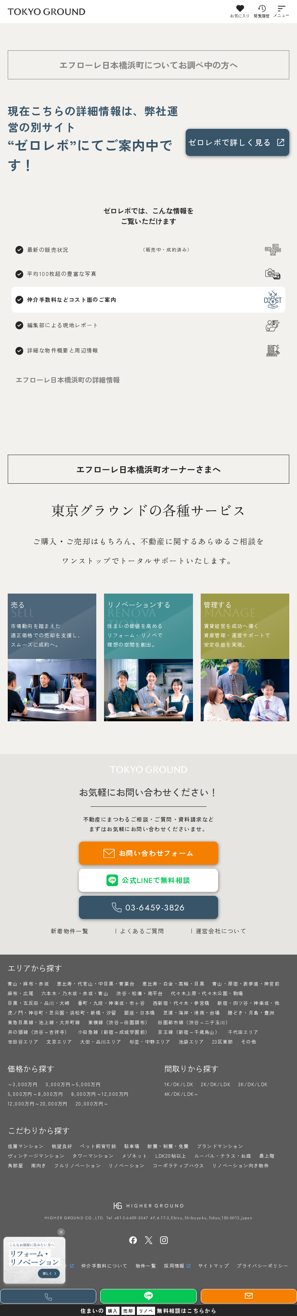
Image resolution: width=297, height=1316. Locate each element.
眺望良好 (62, 1146)
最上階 (267, 1155)
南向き (38, 1165)
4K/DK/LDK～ (181, 1093)
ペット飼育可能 (98, 1146)
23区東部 (222, 1041)
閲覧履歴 (262, 16)
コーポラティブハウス (179, 1165)
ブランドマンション (220, 1146)
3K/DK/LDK (253, 1084)
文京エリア (59, 1041)
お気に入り (240, 16)
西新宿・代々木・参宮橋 (181, 1002)
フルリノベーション (77, 1165)
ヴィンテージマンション (36, 1155)
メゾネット (135, 1155)
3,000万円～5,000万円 (73, 1084)
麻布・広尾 (21, 993)
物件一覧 (146, 1265)
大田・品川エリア (100, 1041)
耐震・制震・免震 (168, 1146)
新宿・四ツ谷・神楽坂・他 (248, 1002)
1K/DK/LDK (179, 1084)
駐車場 (132, 1146)
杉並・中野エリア (150, 1041)
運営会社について (221, 931)
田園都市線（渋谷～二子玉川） (194, 1022)
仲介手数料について (104, 1265)
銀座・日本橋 (139, 1012)
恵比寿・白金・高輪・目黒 (173, 983)
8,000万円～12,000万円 (100, 1093)
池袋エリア (192, 1041)
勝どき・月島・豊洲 (251, 1012)
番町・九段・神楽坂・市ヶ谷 (111, 1002)
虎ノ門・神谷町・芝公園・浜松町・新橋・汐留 (62, 1012)
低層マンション (26, 1146)
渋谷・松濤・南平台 (139, 993)
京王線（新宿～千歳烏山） (189, 1031)
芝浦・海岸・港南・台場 (191, 1012)
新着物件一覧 (70, 931)
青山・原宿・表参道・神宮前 (246, 983)
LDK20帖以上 (171, 1155)
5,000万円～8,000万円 (35, 1093)
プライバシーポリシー (262, 1265)
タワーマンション (93, 1155)
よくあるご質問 (142, 931)
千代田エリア (243, 1031)
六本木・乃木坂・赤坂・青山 (75, 993)
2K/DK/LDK (215, 1084)
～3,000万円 (23, 1084)
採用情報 (174, 1265)
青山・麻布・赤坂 (28, 983)
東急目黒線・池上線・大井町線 (44, 1022)
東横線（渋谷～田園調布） (119, 1022)
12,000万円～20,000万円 (38, 1103)
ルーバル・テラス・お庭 (223, 1155)
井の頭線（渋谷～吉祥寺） (39, 1031)
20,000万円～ (92, 1103)
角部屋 (15, 1165)
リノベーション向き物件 (240, 1165)
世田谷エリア (23, 1041)
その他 (248, 1041)
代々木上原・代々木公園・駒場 (207, 993)
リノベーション (127, 1165)
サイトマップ (213, 1265)
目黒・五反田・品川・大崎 (39, 1002)
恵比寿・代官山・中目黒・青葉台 (96, 983)
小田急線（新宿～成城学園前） (114, 1031)
